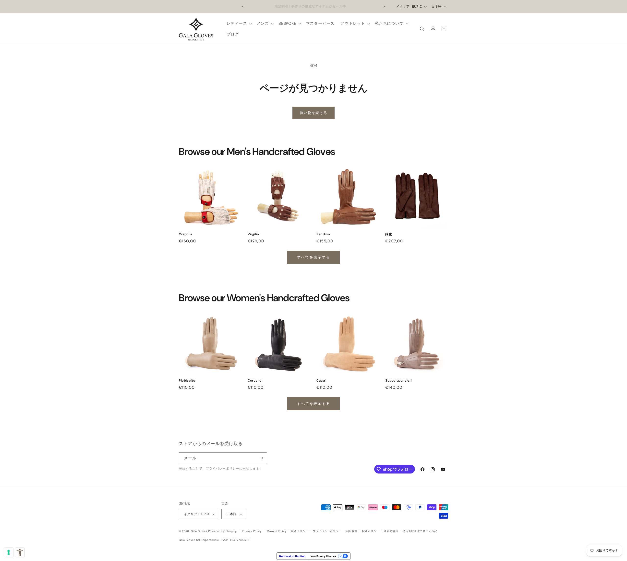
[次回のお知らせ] (384, 6)
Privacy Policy (252, 531)
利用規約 (352, 531)
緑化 (388, 234)
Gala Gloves (199, 531)
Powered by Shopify (222, 531)
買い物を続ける (313, 112)
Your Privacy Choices (323, 556)
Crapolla (185, 234)
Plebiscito (187, 381)
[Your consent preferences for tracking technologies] (8, 552)
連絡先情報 (391, 531)
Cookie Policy (276, 531)
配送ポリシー (370, 531)
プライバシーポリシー (222, 468)
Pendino (323, 234)
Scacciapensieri (398, 381)
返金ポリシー (299, 531)
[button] (239, 23)
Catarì (321, 381)
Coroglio (255, 381)
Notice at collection (292, 556)
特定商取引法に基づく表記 (420, 531)
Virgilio (253, 234)
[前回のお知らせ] (242, 6)
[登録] (261, 458)
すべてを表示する (313, 257)
